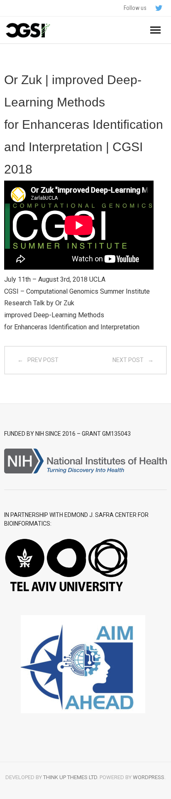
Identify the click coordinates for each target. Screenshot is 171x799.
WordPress (148, 777)
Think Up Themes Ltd (70, 777)
